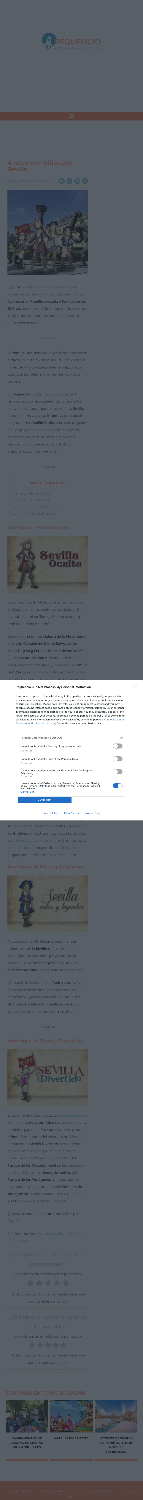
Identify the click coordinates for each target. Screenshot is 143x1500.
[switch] (118, 746)
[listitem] (71, 738)
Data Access (71, 813)
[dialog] (71, 750)
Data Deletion (50, 813)
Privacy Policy (93, 813)
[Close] (135, 687)
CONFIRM (45, 799)
